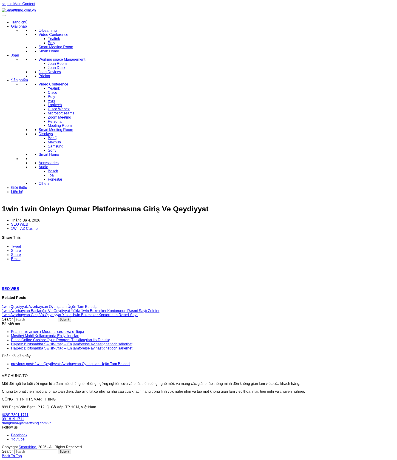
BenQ (52, 138)
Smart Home (49, 51)
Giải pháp (19, 26)
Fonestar (55, 179)
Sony (52, 150)
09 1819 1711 (13, 419)
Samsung (55, 146)
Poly (51, 43)
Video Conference (53, 35)
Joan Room (57, 63)
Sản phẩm (19, 80)
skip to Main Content (18, 4)
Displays (46, 134)
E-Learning (48, 30)
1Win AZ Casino (24, 228)
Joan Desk (56, 68)
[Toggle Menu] (4, 15)
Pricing (44, 76)
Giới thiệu (19, 188)
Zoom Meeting (59, 117)
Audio (43, 167)
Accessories (49, 163)
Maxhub (54, 142)
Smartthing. (28, 447)
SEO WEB (19, 224)
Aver (51, 101)
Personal (55, 121)
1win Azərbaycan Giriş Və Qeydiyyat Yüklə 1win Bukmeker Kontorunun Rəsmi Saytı (70, 315)
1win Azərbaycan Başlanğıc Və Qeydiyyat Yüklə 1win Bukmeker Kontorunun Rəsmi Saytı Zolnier (80, 311)
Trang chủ (19, 22)
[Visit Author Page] (10, 279)
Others (44, 183)
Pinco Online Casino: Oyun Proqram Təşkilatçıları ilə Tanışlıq (60, 340)
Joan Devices (50, 72)
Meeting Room (60, 126)
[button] (16, 246)
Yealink (54, 39)
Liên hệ (17, 192)
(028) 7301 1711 (15, 415)
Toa (51, 175)
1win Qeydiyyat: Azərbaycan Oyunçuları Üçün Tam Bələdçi (49, 307)
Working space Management (62, 59)
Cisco (52, 92)
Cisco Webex (59, 109)
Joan (15, 55)
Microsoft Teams (61, 113)
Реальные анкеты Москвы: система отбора (47, 332)
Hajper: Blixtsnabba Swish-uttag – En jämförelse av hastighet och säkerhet (71, 344)
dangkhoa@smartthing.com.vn (26, 423)
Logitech (55, 105)
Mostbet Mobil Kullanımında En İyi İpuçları (45, 336)
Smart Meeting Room (56, 47)
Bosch (53, 171)
